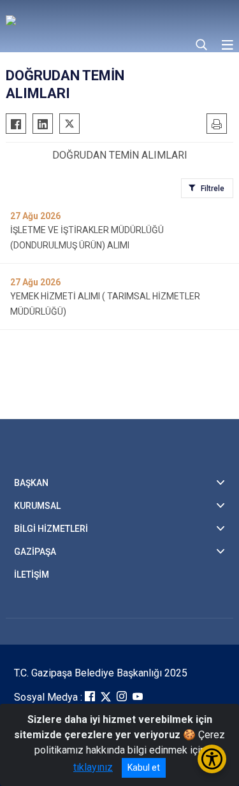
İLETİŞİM (31, 574)
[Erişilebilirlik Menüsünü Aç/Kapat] (212, 759)
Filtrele (212, 188)
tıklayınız (93, 767)
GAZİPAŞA (35, 552)
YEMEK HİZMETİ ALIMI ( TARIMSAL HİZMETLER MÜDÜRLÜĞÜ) (105, 304)
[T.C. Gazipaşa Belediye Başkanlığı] (98, 19)
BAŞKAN (31, 483)
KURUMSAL (37, 506)
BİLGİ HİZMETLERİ (51, 529)
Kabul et (143, 767)
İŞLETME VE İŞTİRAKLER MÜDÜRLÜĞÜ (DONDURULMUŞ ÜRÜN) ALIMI (87, 237)
